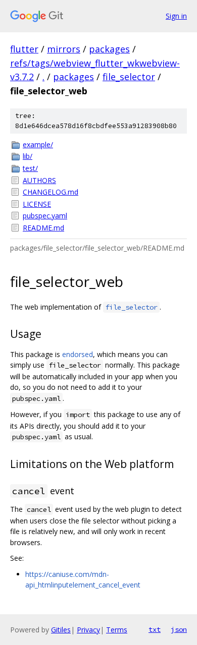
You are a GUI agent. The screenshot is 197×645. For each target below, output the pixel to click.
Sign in (176, 16)
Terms (116, 629)
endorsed (77, 354)
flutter (24, 49)
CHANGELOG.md (50, 192)
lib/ (27, 156)
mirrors (63, 49)
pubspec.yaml (45, 215)
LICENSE (37, 204)
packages (109, 49)
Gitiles (61, 629)
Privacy (88, 629)
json (179, 629)
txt (155, 629)
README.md (43, 227)
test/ (30, 168)
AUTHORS (39, 180)
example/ (38, 144)
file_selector (129, 77)
